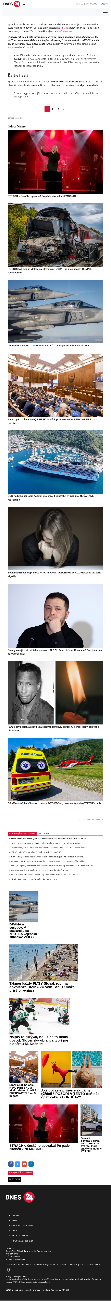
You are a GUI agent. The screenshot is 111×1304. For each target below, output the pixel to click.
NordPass (62, 27)
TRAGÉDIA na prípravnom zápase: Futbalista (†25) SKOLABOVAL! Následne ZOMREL (47, 843)
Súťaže (13, 1230)
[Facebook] (11, 1164)
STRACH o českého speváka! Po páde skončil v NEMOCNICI (36, 852)
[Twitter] (18, 1164)
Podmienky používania (21, 1225)
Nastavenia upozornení (22, 1241)
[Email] (24, 1164)
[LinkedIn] (31, 1164)
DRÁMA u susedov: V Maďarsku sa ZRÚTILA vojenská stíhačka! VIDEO (40, 870)
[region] (23, 4)
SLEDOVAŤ (14, 1179)
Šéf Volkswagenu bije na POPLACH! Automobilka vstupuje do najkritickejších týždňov (47, 856)
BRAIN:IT (65, 1290)
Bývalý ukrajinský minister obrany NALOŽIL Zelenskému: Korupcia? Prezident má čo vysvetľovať (52, 865)
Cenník (13, 1220)
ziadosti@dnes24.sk (94, 1264)
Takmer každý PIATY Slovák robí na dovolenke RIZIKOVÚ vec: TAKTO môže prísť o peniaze (49, 847)
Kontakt (14, 1215)
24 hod (46, 833)
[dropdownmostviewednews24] (55, 886)
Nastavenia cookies (20, 1235)
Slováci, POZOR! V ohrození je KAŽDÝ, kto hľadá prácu (34, 879)
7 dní (39, 833)
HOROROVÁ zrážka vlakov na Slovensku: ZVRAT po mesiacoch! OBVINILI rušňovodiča (47, 861)
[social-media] (8, 1270)
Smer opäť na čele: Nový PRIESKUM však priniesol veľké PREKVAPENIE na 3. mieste (49, 838)
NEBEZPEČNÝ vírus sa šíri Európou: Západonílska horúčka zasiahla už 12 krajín (44, 874)
